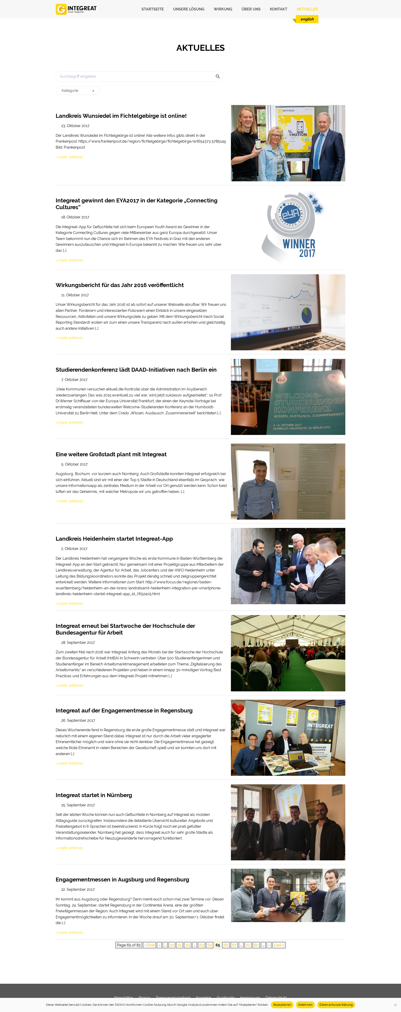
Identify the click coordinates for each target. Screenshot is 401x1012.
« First (149, 945)
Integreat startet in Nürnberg (94, 795)
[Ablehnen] (395, 1004)
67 (234, 945)
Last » (279, 945)
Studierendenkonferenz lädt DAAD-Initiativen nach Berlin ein (136, 369)
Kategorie (70, 90)
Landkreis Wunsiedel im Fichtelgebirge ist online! (121, 115)
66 (226, 945)
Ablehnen (305, 1004)
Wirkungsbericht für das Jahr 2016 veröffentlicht (120, 285)
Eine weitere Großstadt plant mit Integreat (111, 454)
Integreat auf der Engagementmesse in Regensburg (124, 710)
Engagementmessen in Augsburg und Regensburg (122, 879)
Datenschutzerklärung (336, 1004)
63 (201, 945)
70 (248, 945)
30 (187, 945)
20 (180, 945)
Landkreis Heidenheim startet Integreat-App (114, 538)
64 (209, 945)
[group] (78, 90)
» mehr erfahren (69, 157)
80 (256, 945)
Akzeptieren (282, 1004)
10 (172, 945)
